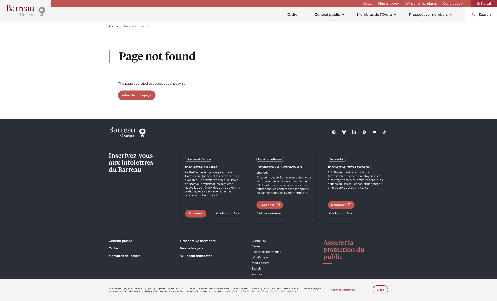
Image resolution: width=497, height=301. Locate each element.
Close (380, 289)
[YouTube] (374, 132)
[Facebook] (334, 132)
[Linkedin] (354, 132)
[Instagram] (364, 132)
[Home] (25, 11)
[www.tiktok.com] (384, 132)
